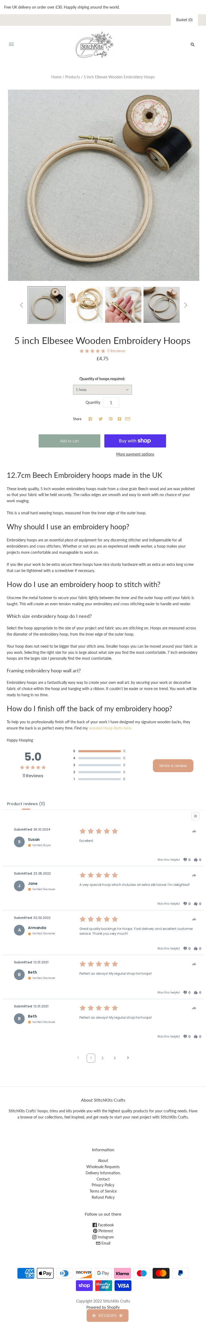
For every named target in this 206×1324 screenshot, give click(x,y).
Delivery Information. (103, 1173)
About (103, 1160)
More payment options (135, 454)
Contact (103, 1179)
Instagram (105, 1237)
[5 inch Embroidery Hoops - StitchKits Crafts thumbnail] (46, 305)
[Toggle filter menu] (196, 816)
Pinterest (105, 1230)
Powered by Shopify (103, 1307)
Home (56, 77)
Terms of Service (103, 1191)
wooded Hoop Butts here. (110, 728)
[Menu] (11, 44)
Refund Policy (103, 1197)
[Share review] (194, 831)
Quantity (93, 402)
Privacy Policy (103, 1185)
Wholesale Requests (103, 1166)
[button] (186, 859)
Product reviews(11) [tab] (26, 803)
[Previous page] (78, 1058)
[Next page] (128, 1058)
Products (72, 77)
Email (105, 1243)
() (184, 19)
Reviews (107, 1315)
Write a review (173, 765)
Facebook (105, 1225)
